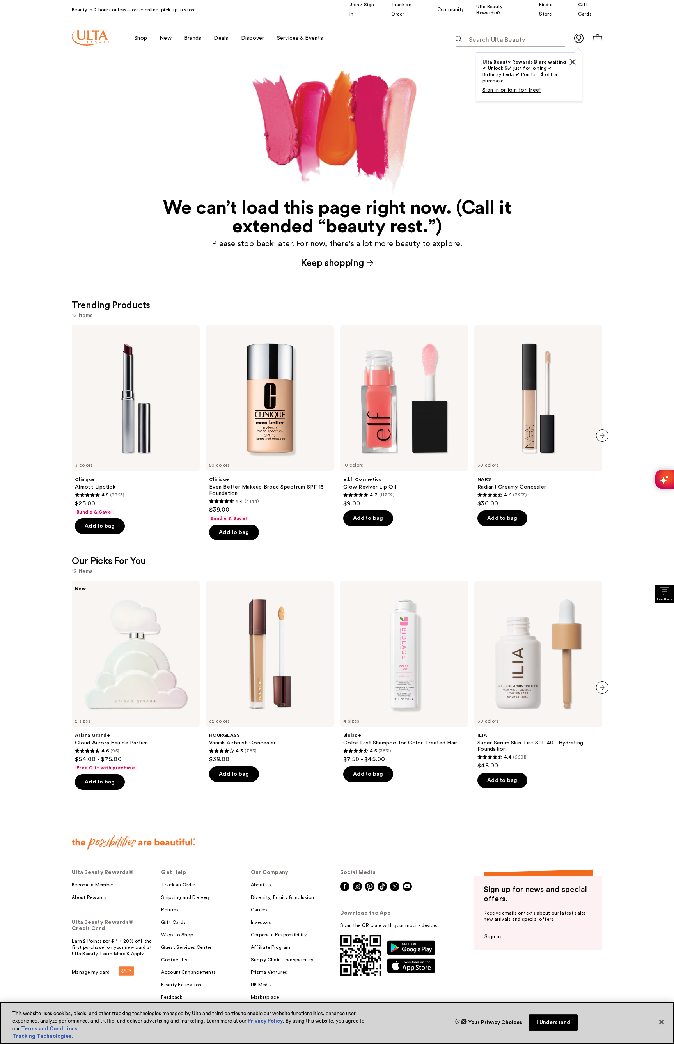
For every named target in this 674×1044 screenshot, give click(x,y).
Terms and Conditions (49, 1028)
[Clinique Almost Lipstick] (136, 420)
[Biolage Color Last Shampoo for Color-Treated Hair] (404, 672)
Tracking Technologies (41, 1036)
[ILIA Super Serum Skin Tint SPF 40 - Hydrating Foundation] (538, 675)
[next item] (602, 435)
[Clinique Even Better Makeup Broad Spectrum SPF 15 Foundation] (270, 423)
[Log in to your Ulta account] (579, 38)
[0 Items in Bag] (597, 38)
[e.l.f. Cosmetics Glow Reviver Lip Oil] (404, 416)
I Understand (554, 1022)
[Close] (661, 1021)
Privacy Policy (265, 1020)
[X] (572, 62)
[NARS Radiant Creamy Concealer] (538, 416)
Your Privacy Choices (495, 1022)
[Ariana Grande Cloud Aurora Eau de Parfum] (136, 676)
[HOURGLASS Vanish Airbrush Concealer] (270, 672)
